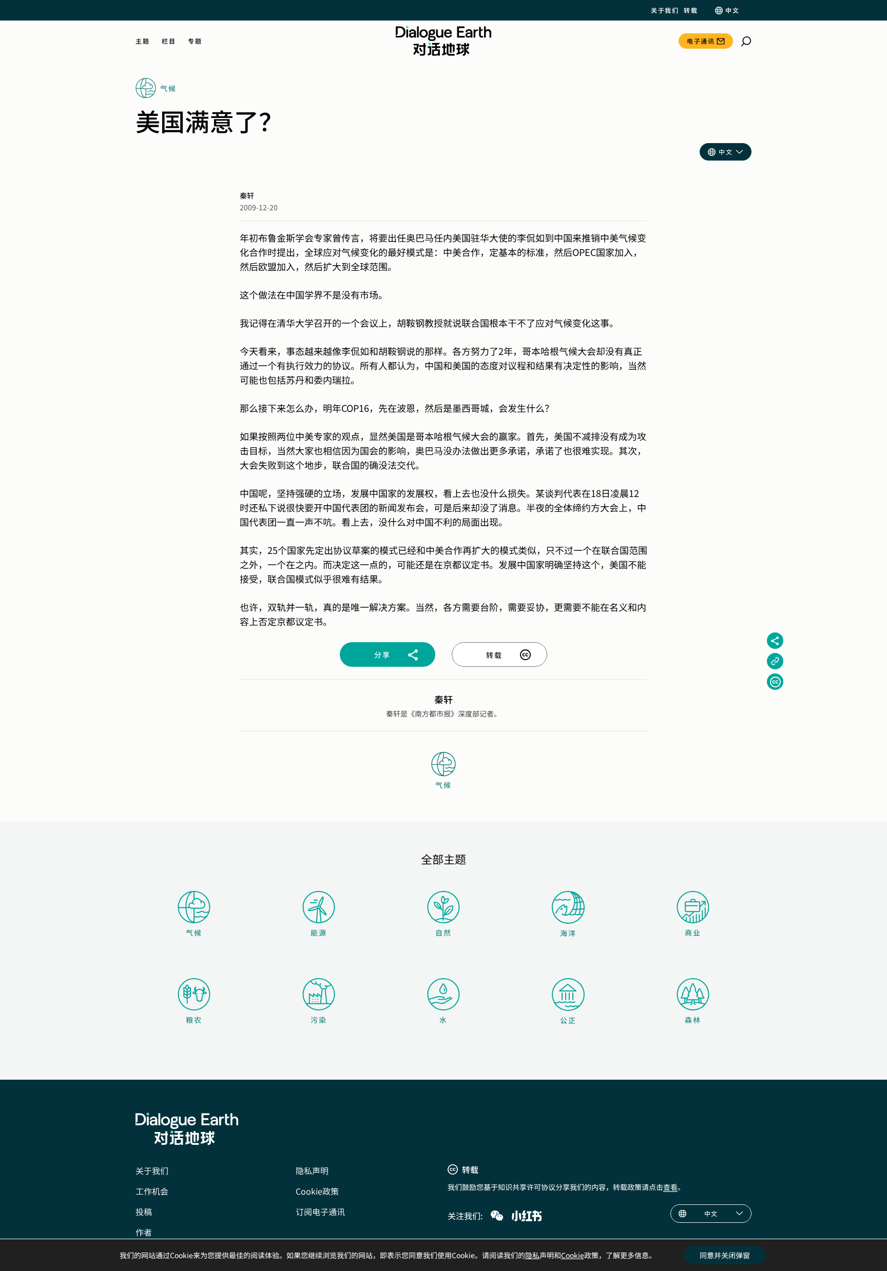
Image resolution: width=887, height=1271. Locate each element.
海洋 (568, 933)
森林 (693, 1020)
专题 (195, 41)
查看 (670, 1187)
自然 (443, 932)
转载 (691, 10)
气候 (194, 932)
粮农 (194, 1020)
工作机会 (152, 1191)
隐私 (532, 1255)
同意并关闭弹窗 (725, 1255)
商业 (693, 932)
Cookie (572, 1255)
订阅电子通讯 (320, 1211)
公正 (568, 1020)
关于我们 (665, 10)
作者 (144, 1232)
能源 (319, 932)
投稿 (144, 1211)
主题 (142, 41)
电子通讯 (701, 40)
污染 (319, 1020)
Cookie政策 (317, 1191)
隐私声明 (312, 1170)
